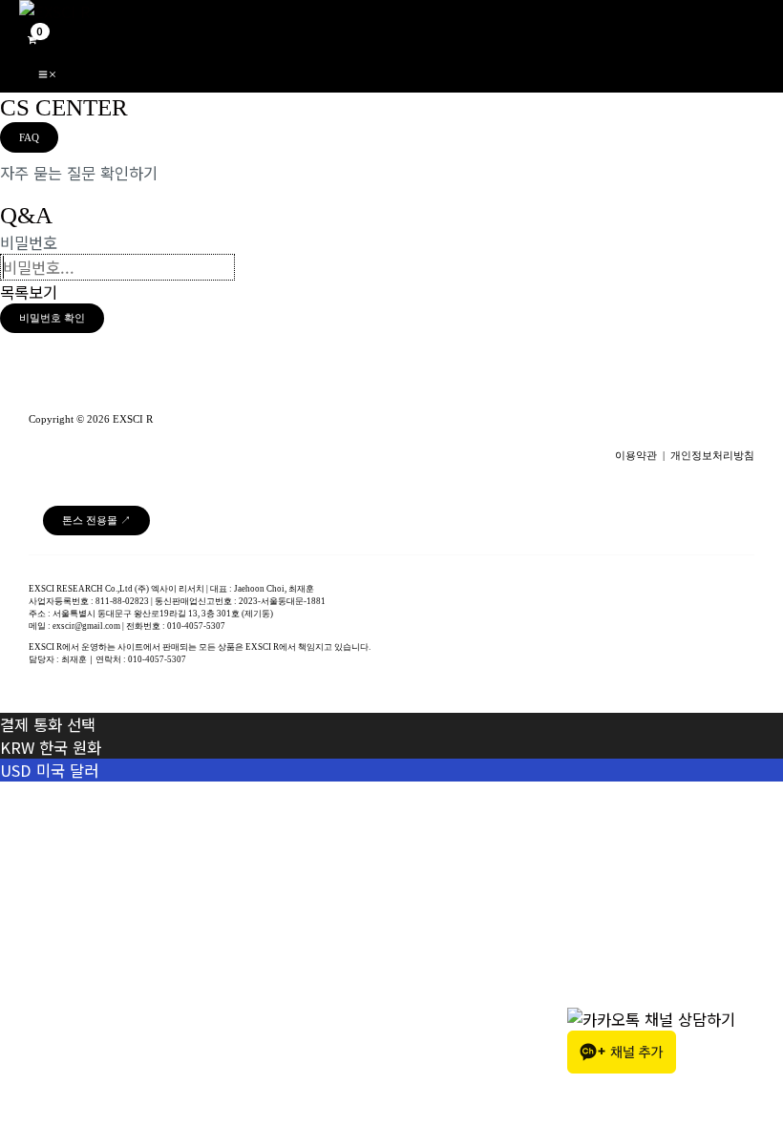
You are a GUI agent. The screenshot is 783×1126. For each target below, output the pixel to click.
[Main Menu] (47, 72)
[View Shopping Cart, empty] (31, 37)
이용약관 (636, 455)
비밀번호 (28, 242)
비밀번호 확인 (52, 317)
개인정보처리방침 (712, 455)
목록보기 (28, 292)
